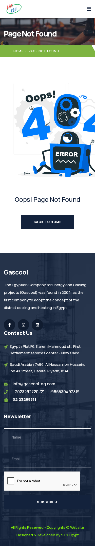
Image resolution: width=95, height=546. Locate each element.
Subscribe (47, 502)
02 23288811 (24, 399)
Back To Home (47, 222)
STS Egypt (70, 535)
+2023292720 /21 (29, 391)
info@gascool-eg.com (34, 384)
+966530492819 (64, 391)
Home (18, 51)
